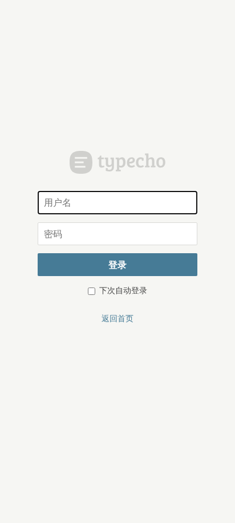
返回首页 (117, 318)
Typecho (118, 162)
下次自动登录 (122, 290)
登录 (117, 264)
